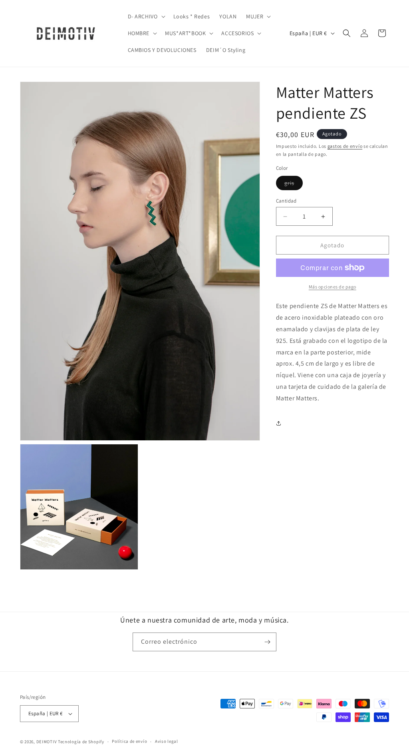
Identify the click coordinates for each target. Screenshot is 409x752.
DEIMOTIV (46, 741)
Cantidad (286, 200)
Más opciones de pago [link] (332, 287)
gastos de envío (345, 146)
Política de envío (129, 741)
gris (293, 184)
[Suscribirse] (267, 642)
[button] (146, 16)
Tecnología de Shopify (81, 741)
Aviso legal (166, 741)
